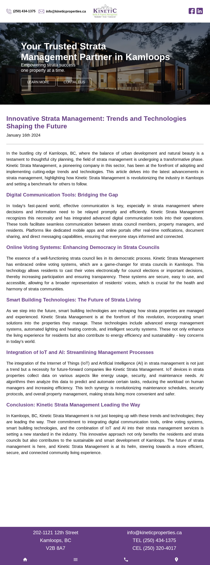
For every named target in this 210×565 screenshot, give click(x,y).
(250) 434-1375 (24, 11)
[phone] (126, 560)
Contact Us (74, 82)
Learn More (38, 82)
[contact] (176, 560)
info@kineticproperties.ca (66, 11)
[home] (25, 560)
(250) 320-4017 (159, 548)
